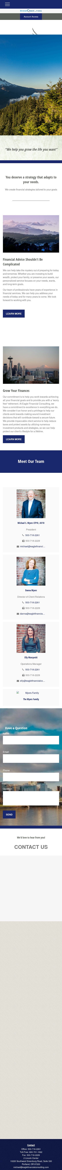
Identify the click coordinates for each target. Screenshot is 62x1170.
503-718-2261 (32, 535)
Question (7, 788)
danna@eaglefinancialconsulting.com (32, 613)
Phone (6, 770)
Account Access (31, 16)
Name (6, 733)
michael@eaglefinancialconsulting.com (32, 546)
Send (9, 814)
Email (6, 752)
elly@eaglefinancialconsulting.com (32, 680)
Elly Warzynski (31, 657)
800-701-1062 (35, 1152)
